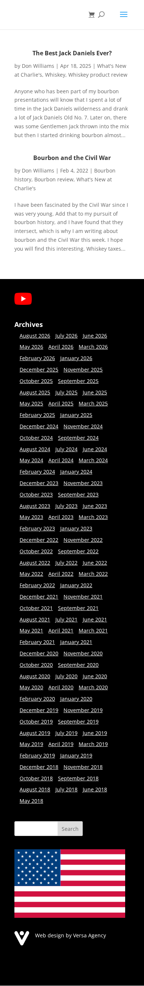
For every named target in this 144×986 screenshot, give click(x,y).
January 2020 (76, 698)
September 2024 (78, 437)
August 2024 (35, 449)
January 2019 (76, 755)
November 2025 (83, 369)
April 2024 (60, 460)
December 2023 (39, 483)
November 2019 (83, 710)
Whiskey (55, 74)
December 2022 (39, 539)
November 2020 (83, 653)
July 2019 (66, 732)
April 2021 (60, 630)
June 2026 (95, 335)
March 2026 (93, 346)
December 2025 (39, 369)
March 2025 (93, 403)
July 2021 (66, 619)
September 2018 (78, 778)
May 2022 (31, 573)
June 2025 (95, 392)
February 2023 (37, 528)
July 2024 (66, 449)
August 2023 (35, 505)
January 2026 (76, 358)
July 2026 (66, 335)
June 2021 (95, 619)
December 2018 (39, 766)
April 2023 (60, 516)
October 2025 (36, 380)
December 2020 (39, 653)
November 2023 (83, 483)
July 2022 (66, 562)
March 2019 (93, 744)
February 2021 (37, 641)
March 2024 (93, 460)
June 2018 (95, 789)
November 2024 (83, 426)
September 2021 (78, 608)
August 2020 (35, 676)
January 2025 (76, 414)
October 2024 (36, 437)
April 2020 (60, 687)
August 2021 (35, 619)
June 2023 (95, 505)
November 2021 (83, 596)
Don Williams (38, 65)
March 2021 (93, 630)
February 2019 (37, 755)
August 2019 (35, 732)
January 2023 (76, 528)
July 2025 (66, 392)
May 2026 (31, 346)
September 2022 (78, 551)
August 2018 (35, 789)
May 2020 (31, 687)
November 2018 (83, 766)
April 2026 (60, 346)
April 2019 (60, 744)
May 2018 (31, 800)
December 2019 (39, 710)
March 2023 (93, 516)
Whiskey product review (97, 74)
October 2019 (36, 721)
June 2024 (95, 449)
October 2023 (36, 494)
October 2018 (36, 778)
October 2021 (36, 608)
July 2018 (66, 789)
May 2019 (31, 744)
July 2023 (66, 505)
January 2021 (76, 641)
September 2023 (78, 494)
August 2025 (35, 392)
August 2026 (35, 335)
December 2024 (39, 426)
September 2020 (78, 664)
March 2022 (93, 573)
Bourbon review (53, 179)
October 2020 (36, 664)
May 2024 (31, 460)
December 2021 (39, 596)
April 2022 (60, 573)
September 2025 (78, 380)
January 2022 (76, 585)
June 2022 (95, 562)
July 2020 (66, 676)
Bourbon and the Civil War (72, 158)
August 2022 (35, 562)
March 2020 (93, 687)
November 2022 (83, 539)
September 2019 (78, 721)
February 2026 (37, 358)
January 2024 (76, 471)
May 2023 (31, 516)
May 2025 (31, 403)
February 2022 (37, 585)
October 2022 (36, 551)
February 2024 (37, 471)
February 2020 (37, 698)
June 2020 (95, 676)
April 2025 (60, 403)
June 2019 (95, 732)
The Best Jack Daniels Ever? (72, 53)
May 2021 (31, 630)
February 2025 (37, 414)
